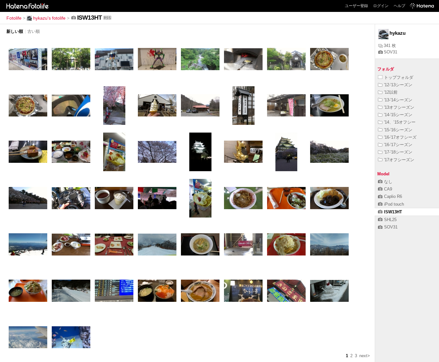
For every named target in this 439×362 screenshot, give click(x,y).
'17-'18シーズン (398, 152)
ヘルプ (399, 6)
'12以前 (391, 92)
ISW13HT (393, 211)
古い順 (33, 31)
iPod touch (394, 204)
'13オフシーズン (399, 107)
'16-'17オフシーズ (400, 137)
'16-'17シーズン (398, 144)
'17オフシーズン (399, 159)
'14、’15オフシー (400, 122)
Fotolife (14, 18)
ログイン (381, 6)
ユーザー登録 (356, 6)
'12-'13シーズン (398, 84)
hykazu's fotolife (49, 18)
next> (364, 355)
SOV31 (390, 52)
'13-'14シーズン (398, 99)
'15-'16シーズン (398, 129)
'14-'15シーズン (398, 114)
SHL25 (390, 219)
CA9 (388, 189)
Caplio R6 (393, 196)
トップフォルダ (398, 77)
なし (388, 181)
